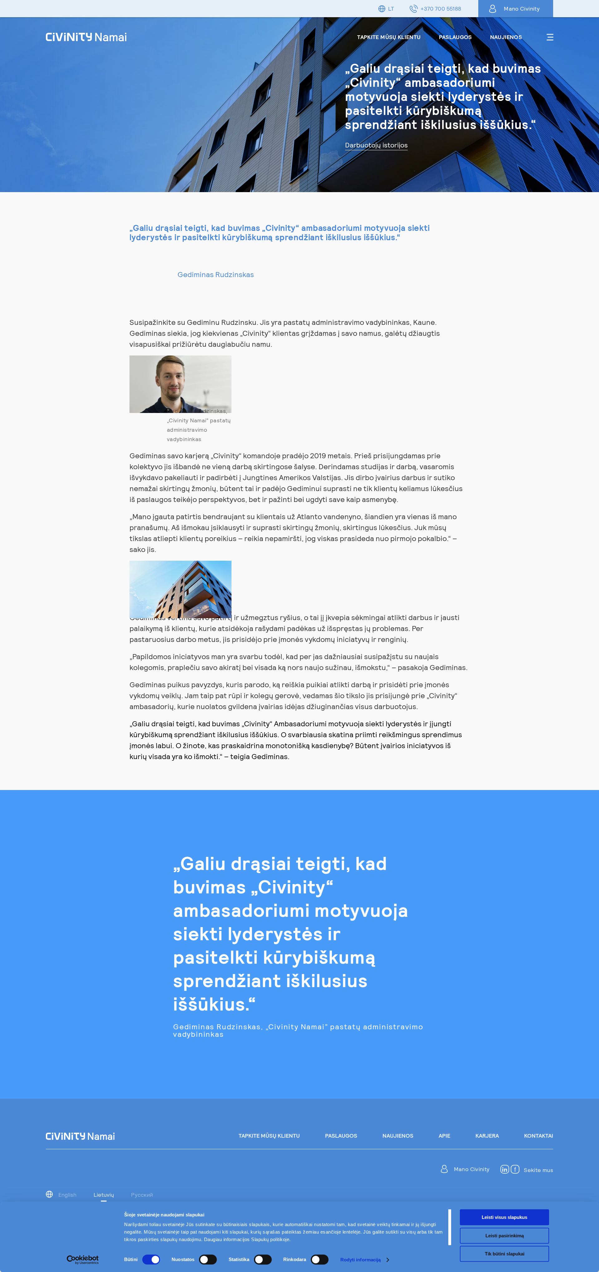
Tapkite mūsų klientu (389, 36)
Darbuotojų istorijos (376, 145)
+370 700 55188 (441, 8)
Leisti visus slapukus (504, 1217)
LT (391, 8)
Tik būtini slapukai (504, 1253)
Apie (444, 1135)
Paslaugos (455, 36)
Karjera (487, 1135)
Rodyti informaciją (360, 1259)
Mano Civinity (522, 8)
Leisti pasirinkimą (504, 1235)
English (67, 1194)
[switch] (208, 1260)
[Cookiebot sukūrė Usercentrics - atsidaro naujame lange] (83, 1260)
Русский (142, 1194)
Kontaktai (538, 1135)
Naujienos (506, 36)
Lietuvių (104, 1194)
